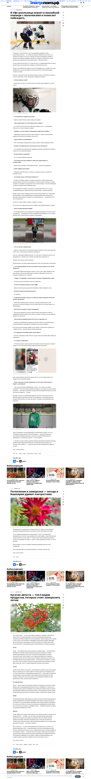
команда (24, 453)
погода (17, 556)
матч (17, 453)
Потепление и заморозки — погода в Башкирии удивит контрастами (31, 7)
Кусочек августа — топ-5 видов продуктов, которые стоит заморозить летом (51, 7)
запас (37, 744)
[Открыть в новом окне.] (15, 461)
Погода (12, 488)
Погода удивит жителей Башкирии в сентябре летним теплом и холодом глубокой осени (69, 7)
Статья (9, 6)
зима (34, 744)
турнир (20, 453)
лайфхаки (25, 744)
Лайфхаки (12, 592)
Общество (12, 9)
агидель (35, 453)
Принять (78, 776)
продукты (30, 744)
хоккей (39, 453)
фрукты (21, 744)
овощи (17, 744)
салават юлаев (30, 453)
